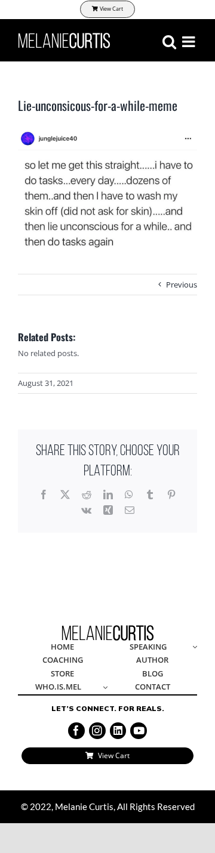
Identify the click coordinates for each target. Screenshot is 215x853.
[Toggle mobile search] (169, 41)
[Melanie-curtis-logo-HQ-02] (108, 628)
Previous (181, 284)
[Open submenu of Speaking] (193, 647)
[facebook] (76, 730)
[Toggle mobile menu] (189, 41)
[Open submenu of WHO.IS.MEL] (103, 687)
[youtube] (138, 730)
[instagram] (97, 730)
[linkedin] (118, 730)
